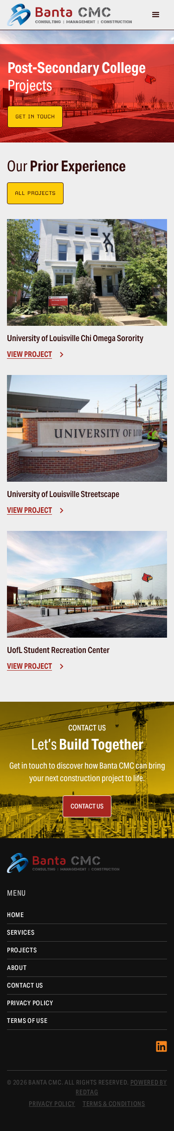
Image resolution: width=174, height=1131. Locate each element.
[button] (156, 15)
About (17, 967)
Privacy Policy (30, 1003)
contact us (87, 806)
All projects (35, 193)
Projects (22, 950)
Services (21, 932)
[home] (69, 15)
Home (15, 915)
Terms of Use (27, 1020)
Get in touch (35, 116)
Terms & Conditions (114, 1103)
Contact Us (25, 985)
